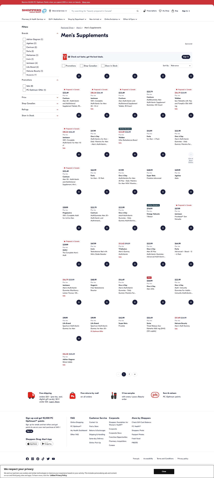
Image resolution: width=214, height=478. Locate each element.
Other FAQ (74, 434)
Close (164, 471)
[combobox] (105, 11)
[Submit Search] (137, 11)
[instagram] (32, 459)
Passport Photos (138, 434)
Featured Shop (67, 28)
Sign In (186, 57)
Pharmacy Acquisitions (117, 441)
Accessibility (148, 459)
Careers (112, 445)
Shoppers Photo (138, 430)
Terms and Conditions (165, 459)
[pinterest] (37, 459)
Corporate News (115, 433)
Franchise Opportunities (118, 437)
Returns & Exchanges (97, 430)
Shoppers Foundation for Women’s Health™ (118, 423)
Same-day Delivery (96, 439)
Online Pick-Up (95, 443)
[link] (118, 374)
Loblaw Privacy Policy (58, 475)
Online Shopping (76, 422)
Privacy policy (183, 459)
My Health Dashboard (78, 430)
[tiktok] (43, 459)
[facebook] (27, 459)
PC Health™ (136, 426)
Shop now (86, 2)
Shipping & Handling (97, 434)
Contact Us (93, 422)
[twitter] (48, 459)
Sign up (29, 431)
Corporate (113, 429)
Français (136, 459)
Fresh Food (136, 439)
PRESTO (135, 443)
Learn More (54, 402)
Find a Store (93, 426)
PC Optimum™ (75, 426)
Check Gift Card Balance (141, 422)
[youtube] (53, 459)
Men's (78, 28)
